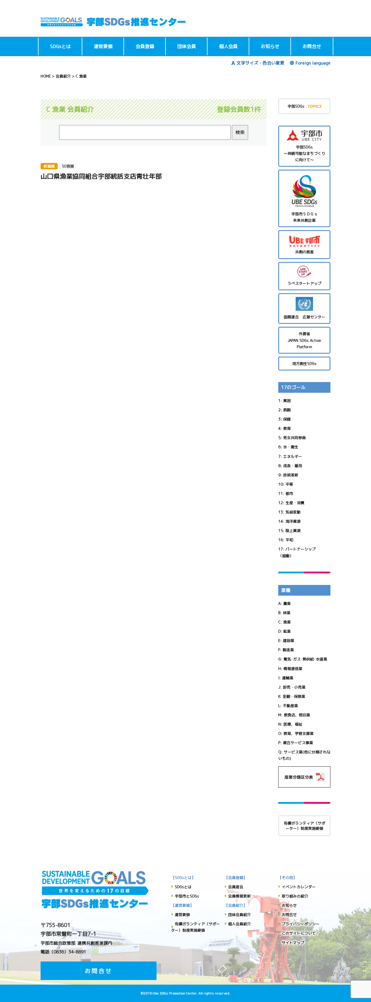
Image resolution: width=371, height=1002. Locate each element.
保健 (287, 419)
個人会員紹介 (239, 923)
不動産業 (290, 705)
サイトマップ (293, 942)
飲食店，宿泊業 (297, 714)
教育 (287, 428)
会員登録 (145, 46)
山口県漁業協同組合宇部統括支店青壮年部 (101, 176)
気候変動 (293, 512)
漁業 (287, 622)
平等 (289, 484)
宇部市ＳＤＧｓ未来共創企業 (304, 217)
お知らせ (270, 46)
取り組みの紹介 (295, 896)
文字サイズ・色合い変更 (260, 63)
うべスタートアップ (304, 283)
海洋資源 (293, 521)
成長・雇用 (292, 465)
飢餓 (287, 409)
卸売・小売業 (294, 687)
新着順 (49, 166)
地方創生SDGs (304, 363)
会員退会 (235, 886)
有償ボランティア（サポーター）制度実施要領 (304, 826)
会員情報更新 (239, 896)
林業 (286, 612)
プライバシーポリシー (300, 923)
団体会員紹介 (239, 914)
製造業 (288, 649)
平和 (289, 539)
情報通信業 (292, 668)
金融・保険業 (294, 696)
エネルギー (292, 456)
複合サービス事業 (298, 742)
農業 (287, 603)
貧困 (287, 400)
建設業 (288, 640)
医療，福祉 (292, 724)
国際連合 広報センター (304, 317)
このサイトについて (299, 933)
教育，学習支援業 (298, 733)
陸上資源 (293, 530)
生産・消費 (294, 502)
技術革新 (290, 475)
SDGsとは (60, 46)
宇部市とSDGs (187, 896)
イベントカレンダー (299, 886)
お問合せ (312, 46)
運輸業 (287, 677)
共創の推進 (304, 251)
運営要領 (103, 46)
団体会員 (186, 46)
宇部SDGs (304, 106)
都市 (289, 493)
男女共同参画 (294, 437)
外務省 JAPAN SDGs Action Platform (304, 340)
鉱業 (287, 631)
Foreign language (313, 63)
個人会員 (228, 46)
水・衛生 (290, 446)
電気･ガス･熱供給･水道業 (305, 659)
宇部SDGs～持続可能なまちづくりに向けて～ (304, 153)
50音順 (68, 166)
